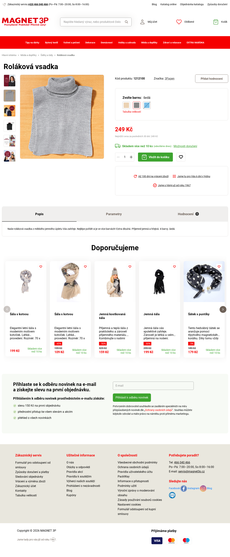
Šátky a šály (47, 55)
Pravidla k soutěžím (78, 476)
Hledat (126, 22)
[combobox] (90, 22)
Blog (154, 4)
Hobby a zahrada (127, 42)
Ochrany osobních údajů (158, 410)
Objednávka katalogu (192, 4)
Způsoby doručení (217, 4)
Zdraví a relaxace (172, 42)
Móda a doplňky (149, 42)
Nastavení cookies (129, 504)
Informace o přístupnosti (133, 481)
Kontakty (21, 490)
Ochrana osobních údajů (133, 467)
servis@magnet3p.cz (191, 471)
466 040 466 (182, 462)
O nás (70, 462)
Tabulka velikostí (132, 111)
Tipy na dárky (32, 42)
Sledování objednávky (29, 476)
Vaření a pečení (71, 42)
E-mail (119, 385)
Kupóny (71, 495)
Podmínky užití (127, 486)
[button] (7, 309)
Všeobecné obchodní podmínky (137, 462)
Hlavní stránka (9, 55)
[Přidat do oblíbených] (180, 157)
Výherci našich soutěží (80, 481)
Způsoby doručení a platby (32, 472)
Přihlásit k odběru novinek (132, 397)
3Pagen (169, 78)
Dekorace (90, 42)
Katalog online (168, 4)
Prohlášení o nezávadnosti (83, 486)
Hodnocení (188, 214)
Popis (39, 214)
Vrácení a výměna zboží (30, 481)
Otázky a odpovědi (78, 467)
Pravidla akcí (74, 472)
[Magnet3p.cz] (29, 21)
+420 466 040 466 (38, 4)
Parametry (114, 214)
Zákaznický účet (25, 486)
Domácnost (106, 42)
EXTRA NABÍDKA (195, 42)
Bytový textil (51, 42)
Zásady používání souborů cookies (140, 500)
